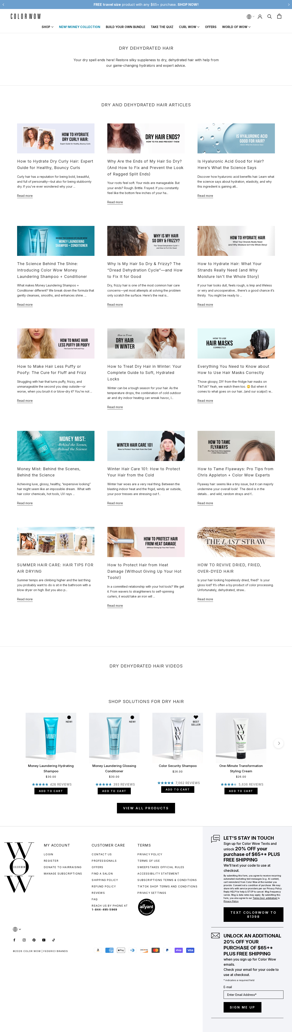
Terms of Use (148, 860)
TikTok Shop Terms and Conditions (167, 886)
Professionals (104, 860)
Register (51, 860)
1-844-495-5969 (104, 909)
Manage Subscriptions (63, 873)
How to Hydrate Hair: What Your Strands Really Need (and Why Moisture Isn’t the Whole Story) (230, 270)
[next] (278, 743)
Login (48, 854)
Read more (25, 195)
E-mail (228, 987)
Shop (46, 27)
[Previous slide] (3, 4)
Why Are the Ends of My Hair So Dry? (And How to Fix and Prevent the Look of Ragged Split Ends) (145, 167)
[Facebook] (14, 939)
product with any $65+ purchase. (146, 4)
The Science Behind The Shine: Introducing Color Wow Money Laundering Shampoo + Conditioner (52, 270)
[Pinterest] (33, 939)
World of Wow (234, 27)
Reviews (98, 892)
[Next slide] (289, 4)
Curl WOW (187, 27)
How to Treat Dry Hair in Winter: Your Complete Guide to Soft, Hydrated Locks (144, 372)
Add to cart (51, 791)
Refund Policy (104, 886)
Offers (211, 27)
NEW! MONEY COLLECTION (79, 27)
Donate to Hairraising (63, 867)
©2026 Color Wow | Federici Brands (40, 951)
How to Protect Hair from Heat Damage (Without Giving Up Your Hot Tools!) (144, 571)
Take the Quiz (162, 27)
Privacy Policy (149, 854)
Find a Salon (102, 873)
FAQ (95, 899)
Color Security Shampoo (178, 766)
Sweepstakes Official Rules (160, 867)
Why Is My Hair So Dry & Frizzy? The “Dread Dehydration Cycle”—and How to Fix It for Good (145, 270)
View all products (146, 808)
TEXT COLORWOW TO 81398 (253, 914)
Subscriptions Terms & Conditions (167, 880)
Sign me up (242, 1007)
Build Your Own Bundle (125, 27)
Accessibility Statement (158, 873)
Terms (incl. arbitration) (265, 898)
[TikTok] (53, 939)
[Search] (269, 16)
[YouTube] (43, 939)
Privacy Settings (151, 892)
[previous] (13, 743)
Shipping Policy (105, 880)
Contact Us (102, 854)
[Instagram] (24, 939)
